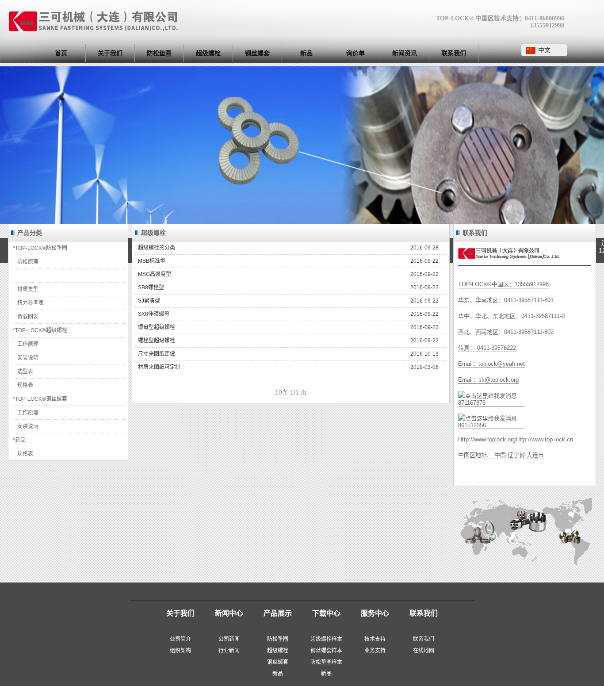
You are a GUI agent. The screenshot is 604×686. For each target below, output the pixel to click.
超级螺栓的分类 (288, 248)
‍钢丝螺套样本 (326, 651)
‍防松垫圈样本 (326, 662)
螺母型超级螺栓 (288, 327)
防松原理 (27, 262)
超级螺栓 (208, 53)
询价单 (355, 53)
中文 (544, 50)
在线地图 (423, 651)
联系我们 (453, 53)
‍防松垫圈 (277, 639)
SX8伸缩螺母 (288, 314)
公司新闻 (229, 639)
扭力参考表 (30, 303)
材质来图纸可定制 (288, 367)
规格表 (25, 385)
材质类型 (27, 289)
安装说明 (27, 358)
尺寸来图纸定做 (288, 354)
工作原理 (27, 344)
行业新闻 (229, 651)
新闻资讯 (404, 53)
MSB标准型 (288, 261)
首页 (61, 53)
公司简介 (180, 639)
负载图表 (27, 317)
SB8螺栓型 (288, 287)
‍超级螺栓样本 (326, 639)
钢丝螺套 (257, 53)
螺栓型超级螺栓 (288, 340)
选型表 (25, 371)
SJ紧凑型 (288, 301)
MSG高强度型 (288, 274)
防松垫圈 (159, 53)
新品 (306, 53)
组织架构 (180, 651)
